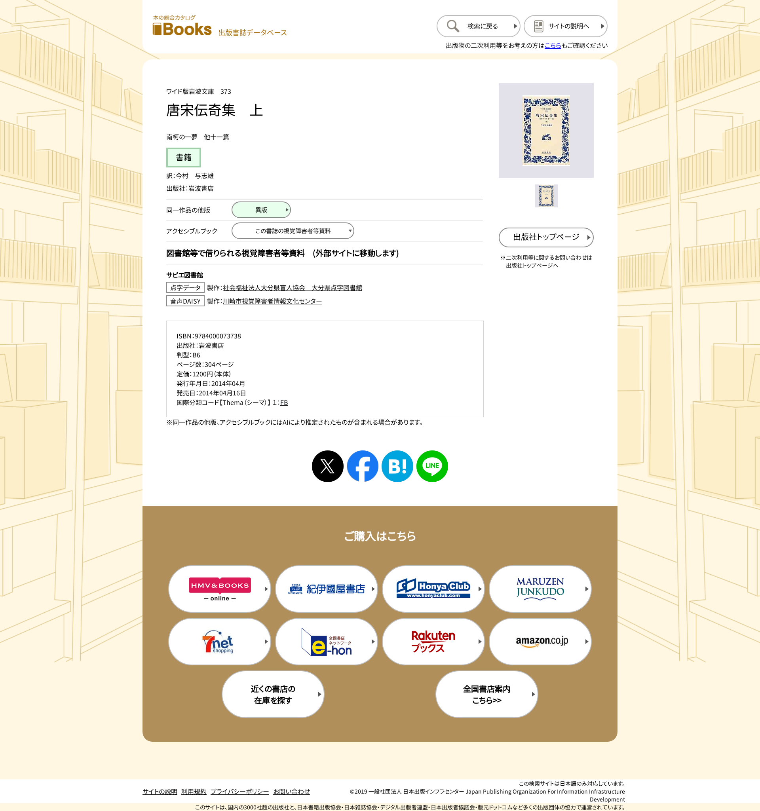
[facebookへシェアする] (362, 466)
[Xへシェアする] (328, 466)
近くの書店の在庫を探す (273, 694)
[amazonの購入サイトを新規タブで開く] (540, 641)
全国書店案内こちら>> (487, 694)
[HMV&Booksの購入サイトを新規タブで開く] (219, 589)
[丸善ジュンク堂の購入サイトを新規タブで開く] (540, 589)
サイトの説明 (159, 791)
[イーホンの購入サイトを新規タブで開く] (326, 641)
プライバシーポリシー (240, 791)
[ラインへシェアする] (432, 466)
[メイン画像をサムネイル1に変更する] (546, 195)
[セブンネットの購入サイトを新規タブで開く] (219, 641)
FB (284, 402)
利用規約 (194, 791)
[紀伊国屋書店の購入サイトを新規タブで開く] (326, 589)
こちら (553, 45)
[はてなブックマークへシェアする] (397, 466)
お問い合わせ (291, 791)
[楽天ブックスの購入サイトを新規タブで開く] (433, 641)
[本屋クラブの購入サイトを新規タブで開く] (433, 589)
